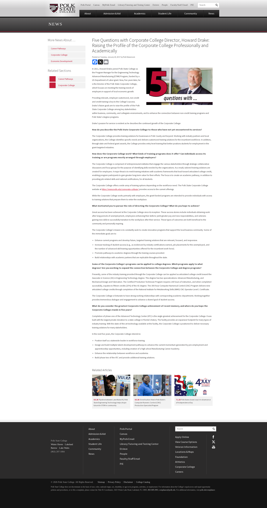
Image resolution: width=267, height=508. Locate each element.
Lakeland (69, 444)
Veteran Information (186, 446)
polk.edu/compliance (207, 490)
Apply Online (182, 436)
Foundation (181, 456)
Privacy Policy (114, 482)
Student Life (164, 13)
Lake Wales (64, 448)
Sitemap (101, 482)
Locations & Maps (184, 451)
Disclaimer (128, 482)
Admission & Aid (112, 13)
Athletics (180, 461)
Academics (139, 13)
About (88, 13)
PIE (192, 5)
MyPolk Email (108, 5)
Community (190, 13)
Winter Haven (57, 444)
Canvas (96, 5)
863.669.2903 (153, 490)
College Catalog (143, 482)
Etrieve (156, 5)
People (165, 5)
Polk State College (62, 8)
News (211, 13)
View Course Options (186, 441)
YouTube (213, 446)
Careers (179, 471)
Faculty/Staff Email (179, 5)
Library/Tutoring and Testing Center (134, 5)
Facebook (213, 436)
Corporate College (185, 466)
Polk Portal (86, 5)
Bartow (54, 448)
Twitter (213, 441)
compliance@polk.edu (167, 490)
